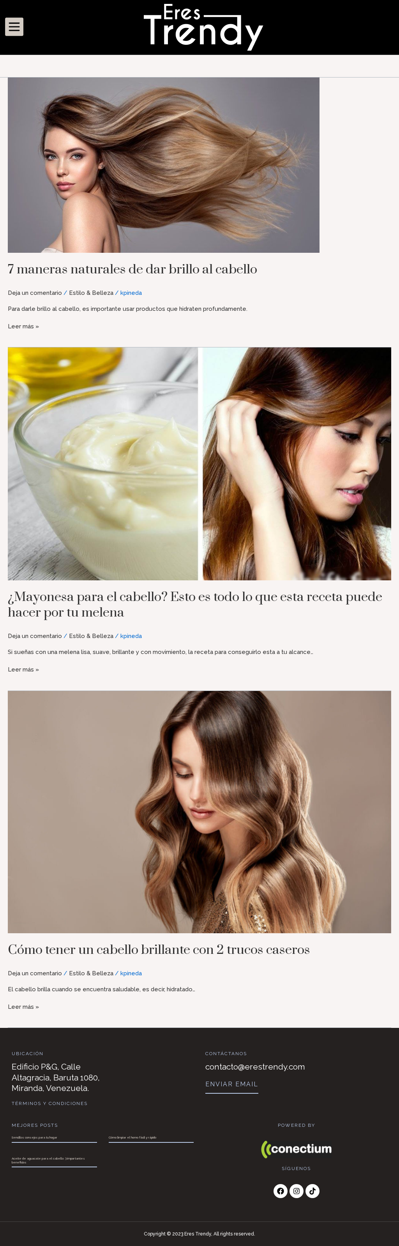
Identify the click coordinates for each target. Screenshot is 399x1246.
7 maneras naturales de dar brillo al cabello (132, 269)
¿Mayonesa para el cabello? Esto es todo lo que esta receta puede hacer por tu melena (195, 605)
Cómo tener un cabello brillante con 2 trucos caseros (159, 950)
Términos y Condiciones (50, 1103)
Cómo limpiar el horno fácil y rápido (132, 1137)
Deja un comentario (35, 292)
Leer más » (23, 326)
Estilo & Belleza (91, 292)
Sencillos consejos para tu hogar (34, 1137)
